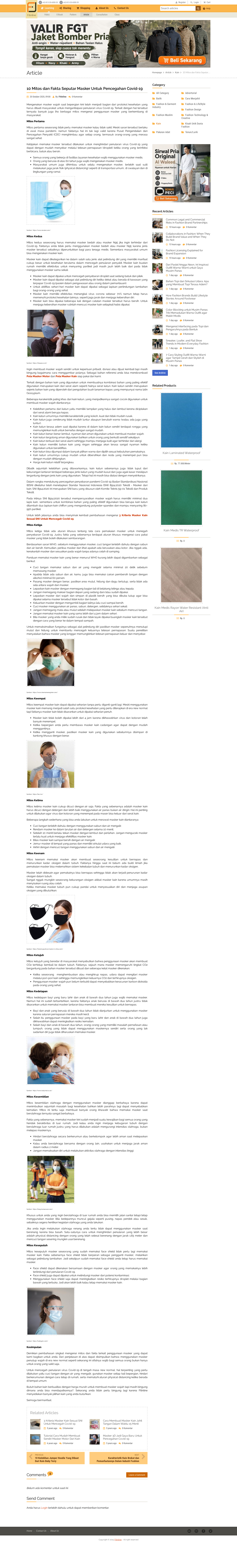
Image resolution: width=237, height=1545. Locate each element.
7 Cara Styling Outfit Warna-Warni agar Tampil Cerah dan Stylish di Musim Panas (186, 357)
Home (30, 1530)
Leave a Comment (137, 1475)
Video (46, 14)
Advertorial (191, 93)
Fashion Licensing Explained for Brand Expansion (184, 252)
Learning (49, 8)
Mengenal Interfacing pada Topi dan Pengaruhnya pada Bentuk (187, 328)
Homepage (157, 72)
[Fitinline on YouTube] (190, 1531)
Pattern (73, 14)
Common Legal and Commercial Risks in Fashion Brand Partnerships (186, 221)
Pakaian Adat (163, 132)
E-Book (60, 14)
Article (86, 14)
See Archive (160, 373)
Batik (159, 98)
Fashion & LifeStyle (195, 104)
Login (44, 1507)
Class (117, 14)
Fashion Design (193, 109)
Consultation (102, 14)
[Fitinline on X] (211, 1531)
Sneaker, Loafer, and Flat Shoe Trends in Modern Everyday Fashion (187, 342)
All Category (162, 93)
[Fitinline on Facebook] (204, 1531)
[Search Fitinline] (198, 8)
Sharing (66, 8)
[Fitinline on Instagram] (197, 1531)
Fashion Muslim (164, 115)
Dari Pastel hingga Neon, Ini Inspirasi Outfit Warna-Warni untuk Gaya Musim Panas (187, 267)
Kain (177, 72)
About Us (103, 8)
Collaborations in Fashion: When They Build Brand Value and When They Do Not (188, 236)
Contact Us (123, 8)
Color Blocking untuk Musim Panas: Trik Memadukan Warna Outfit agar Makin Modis (187, 312)
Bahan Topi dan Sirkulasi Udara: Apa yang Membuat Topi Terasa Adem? (187, 283)
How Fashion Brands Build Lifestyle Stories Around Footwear (187, 297)
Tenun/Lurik (191, 132)
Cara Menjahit (192, 98)
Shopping (85, 8)
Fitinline (118, 1540)
